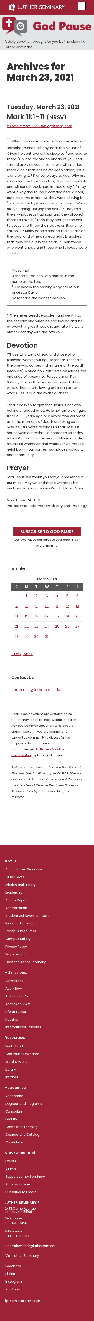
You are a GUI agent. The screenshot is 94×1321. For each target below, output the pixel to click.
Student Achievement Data (27, 915)
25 (57, 626)
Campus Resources (21, 931)
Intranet (11, 1077)
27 (77, 626)
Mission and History (20, 884)
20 (77, 616)
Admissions (14, 981)
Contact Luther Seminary (25, 962)
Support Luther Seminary (25, 1176)
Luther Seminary (41, 7)
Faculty (11, 1119)
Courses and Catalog (22, 1134)
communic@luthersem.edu (35, 689)
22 (26, 626)
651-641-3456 (16, 1223)
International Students (23, 1027)
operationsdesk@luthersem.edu (30, 1246)
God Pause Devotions (22, 1054)
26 (67, 626)
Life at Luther (15, 1011)
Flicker (10, 1273)
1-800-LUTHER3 (17, 1236)
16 (36, 616)
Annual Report (16, 900)
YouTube (12, 1289)
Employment (15, 954)
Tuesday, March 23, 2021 (43, 107)
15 (26, 616)
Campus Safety (18, 939)
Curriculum (14, 1111)
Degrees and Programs (23, 1103)
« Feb (16, 654)
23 (36, 626)
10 (47, 606)
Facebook (13, 1266)
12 (67, 606)
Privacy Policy (16, 946)
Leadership (14, 892)
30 (36, 636)
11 (57, 606)
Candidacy (14, 1142)
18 (57, 616)
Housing (11, 1019)
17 (47, 616)
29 (26, 636)
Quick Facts (14, 877)
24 (46, 626)
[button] (82, 6)
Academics (14, 1096)
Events (10, 1161)
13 (77, 606)
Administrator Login (24, 1301)
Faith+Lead (14, 1046)
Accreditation (16, 908)
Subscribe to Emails (20, 1192)
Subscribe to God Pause (47, 531)
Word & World (16, 1061)
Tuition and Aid (17, 996)
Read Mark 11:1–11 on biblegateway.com (39, 126)
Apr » (28, 654)
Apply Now (13, 988)
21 (16, 626)
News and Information (23, 923)
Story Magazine (17, 1184)
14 (16, 616)
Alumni (10, 1169)
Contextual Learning (21, 1127)
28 (16, 636)
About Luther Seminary (23, 869)
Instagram (13, 1281)
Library (10, 1069)
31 (46, 636)
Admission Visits (18, 1004)
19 (67, 616)
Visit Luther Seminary (22, 1255)
